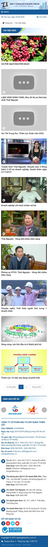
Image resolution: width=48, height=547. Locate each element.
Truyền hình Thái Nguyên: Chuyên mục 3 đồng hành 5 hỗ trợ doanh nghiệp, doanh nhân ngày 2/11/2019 (24, 169)
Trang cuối (36, 387)
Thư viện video (20, 23)
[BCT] (11, 533)
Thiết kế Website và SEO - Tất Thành (16, 545)
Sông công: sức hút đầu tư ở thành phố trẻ (21, 344)
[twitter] (13, 525)
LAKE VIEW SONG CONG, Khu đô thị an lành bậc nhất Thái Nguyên (24, 98)
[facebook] (3, 525)
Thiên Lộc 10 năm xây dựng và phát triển (20, 378)
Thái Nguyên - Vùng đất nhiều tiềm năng (20, 239)
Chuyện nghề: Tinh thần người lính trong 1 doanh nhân (24, 309)
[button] (3, 409)
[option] (15, 410)
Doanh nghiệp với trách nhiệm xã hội (18, 205)
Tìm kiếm (43, 17)
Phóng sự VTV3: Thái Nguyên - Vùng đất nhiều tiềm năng (24, 273)
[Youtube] (17, 525)
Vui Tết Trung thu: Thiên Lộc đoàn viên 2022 (22, 133)
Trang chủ (9, 23)
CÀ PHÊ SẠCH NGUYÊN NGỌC (15, 64)
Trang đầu (12, 387)
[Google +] (8, 525)
